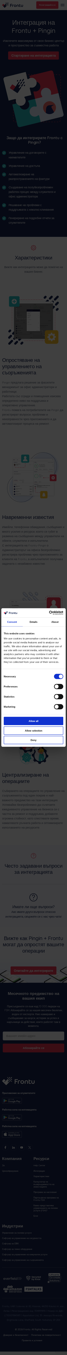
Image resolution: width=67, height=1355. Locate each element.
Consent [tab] (12, 621)
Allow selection (33, 730)
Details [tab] (34, 621)
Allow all (33, 721)
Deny (33, 740)
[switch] (58, 686)
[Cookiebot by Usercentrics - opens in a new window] (49, 613)
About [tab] (55, 621)
